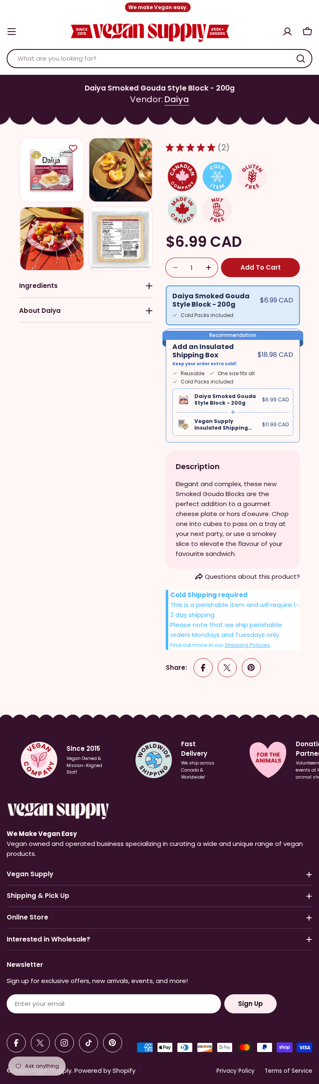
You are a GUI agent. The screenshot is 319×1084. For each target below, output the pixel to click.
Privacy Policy (235, 1071)
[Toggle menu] (12, 32)
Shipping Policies (247, 645)
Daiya (176, 99)
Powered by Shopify (104, 1070)
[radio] (233, 305)
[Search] (301, 59)
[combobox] (159, 58)
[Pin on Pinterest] (251, 667)
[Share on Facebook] (203, 667)
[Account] (287, 32)
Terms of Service (288, 1071)
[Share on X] (227, 667)
